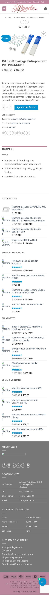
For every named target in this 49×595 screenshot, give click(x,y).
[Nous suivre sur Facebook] (4, 465)
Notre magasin (20, 2)
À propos (8, 2)
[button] (4, 8)
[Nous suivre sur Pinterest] (28, 465)
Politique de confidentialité (15, 560)
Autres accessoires (35, 17)
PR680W (27, 123)
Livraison (6, 550)
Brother (12, 127)
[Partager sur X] (14, 133)
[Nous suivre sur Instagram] (9, 465)
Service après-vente (14, 584)
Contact (36, 2)
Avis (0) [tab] (5, 154)
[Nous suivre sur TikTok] (14, 465)
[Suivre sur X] (18, 465)
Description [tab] (7, 149)
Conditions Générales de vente (17, 564)
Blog (29, 2)
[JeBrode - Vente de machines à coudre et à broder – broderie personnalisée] (24, 8)
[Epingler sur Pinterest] (23, 133)
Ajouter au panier (26, 107)
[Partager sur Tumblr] (28, 133)
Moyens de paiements (13, 557)
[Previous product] (27, 22)
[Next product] (22, 22)
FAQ (42, 2)
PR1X (21, 123)
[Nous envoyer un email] (23, 465)
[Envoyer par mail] (18, 133)
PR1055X (14, 123)
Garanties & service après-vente (17, 554)
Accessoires (19, 17)
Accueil (8, 17)
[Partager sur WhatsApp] (4, 133)
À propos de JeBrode (12, 547)
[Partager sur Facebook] (9, 133)
